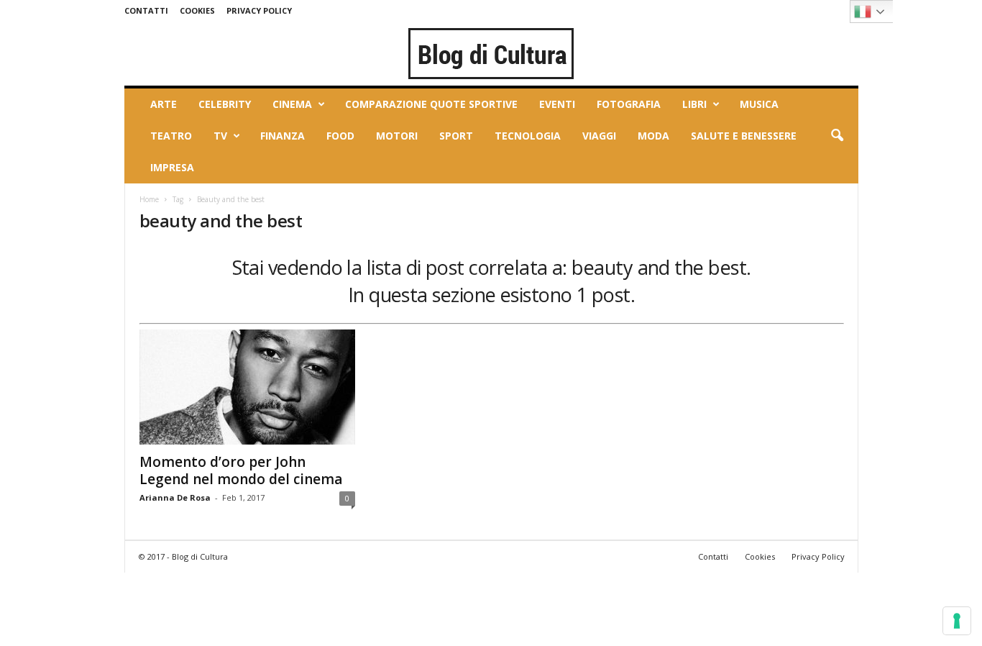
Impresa (172, 167)
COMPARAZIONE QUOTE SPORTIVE (431, 104)
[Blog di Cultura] (491, 53)
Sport (456, 135)
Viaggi (599, 135)
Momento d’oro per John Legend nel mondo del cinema (240, 470)
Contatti (146, 10)
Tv (220, 135)
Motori (397, 135)
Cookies (197, 10)
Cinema (292, 104)
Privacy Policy (259, 10)
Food (340, 135)
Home (149, 199)
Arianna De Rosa (175, 497)
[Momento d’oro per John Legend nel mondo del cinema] (247, 387)
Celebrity (224, 104)
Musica (759, 104)
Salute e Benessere (744, 135)
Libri (694, 104)
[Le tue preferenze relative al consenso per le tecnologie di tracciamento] (956, 620)
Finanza (282, 135)
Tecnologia (528, 135)
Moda (653, 135)
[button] (837, 136)
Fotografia (629, 104)
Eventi (557, 104)
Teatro (171, 135)
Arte (163, 104)
